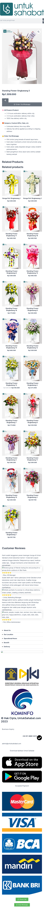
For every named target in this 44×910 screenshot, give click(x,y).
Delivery (7, 647)
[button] (38, 32)
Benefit (6, 643)
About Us (7, 630)
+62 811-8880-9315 (29, 736)
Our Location (8, 634)
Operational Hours (10, 638)
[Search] (43, 20)
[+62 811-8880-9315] (39, 737)
